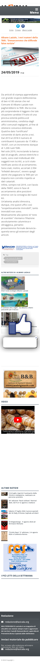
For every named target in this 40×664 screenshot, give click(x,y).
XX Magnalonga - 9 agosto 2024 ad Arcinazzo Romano (22, 523)
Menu (34, 12)
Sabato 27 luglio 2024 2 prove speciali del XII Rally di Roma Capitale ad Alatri (24, 512)
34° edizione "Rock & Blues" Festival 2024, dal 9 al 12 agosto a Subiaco (23, 502)
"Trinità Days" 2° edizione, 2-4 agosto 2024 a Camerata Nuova (23, 533)
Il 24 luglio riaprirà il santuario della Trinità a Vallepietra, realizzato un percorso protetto (23, 495)
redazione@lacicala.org (17, 621)
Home (11, 30)
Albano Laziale (27, 30)
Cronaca (18, 30)
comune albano (11, 262)
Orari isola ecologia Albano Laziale (14, 291)
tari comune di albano (13, 258)
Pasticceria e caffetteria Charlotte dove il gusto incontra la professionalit (20, 432)
